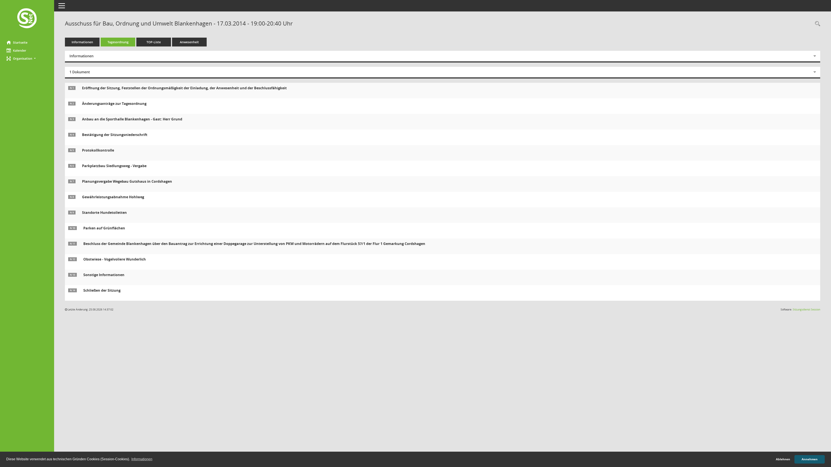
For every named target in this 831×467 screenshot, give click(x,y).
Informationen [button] (141, 459)
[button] (27, 58)
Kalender (19, 50)
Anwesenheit (189, 42)
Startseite (20, 42)
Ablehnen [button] (783, 459)
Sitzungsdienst (806, 309)
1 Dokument (79, 72)
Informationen (82, 42)
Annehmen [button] (810, 459)
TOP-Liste (154, 42)
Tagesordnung (118, 42)
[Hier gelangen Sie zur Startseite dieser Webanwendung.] (27, 19)
